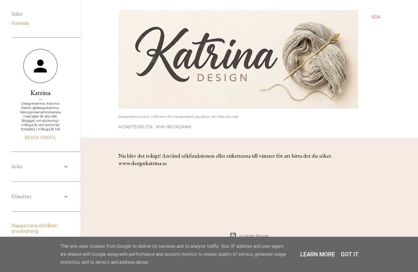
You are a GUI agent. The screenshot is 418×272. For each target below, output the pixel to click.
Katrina (40, 92)
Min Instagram (173, 126)
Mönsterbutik (135, 126)
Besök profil (40, 137)
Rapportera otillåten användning (34, 228)
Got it (350, 254)
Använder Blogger (254, 235)
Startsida (20, 23)
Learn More (317, 254)
